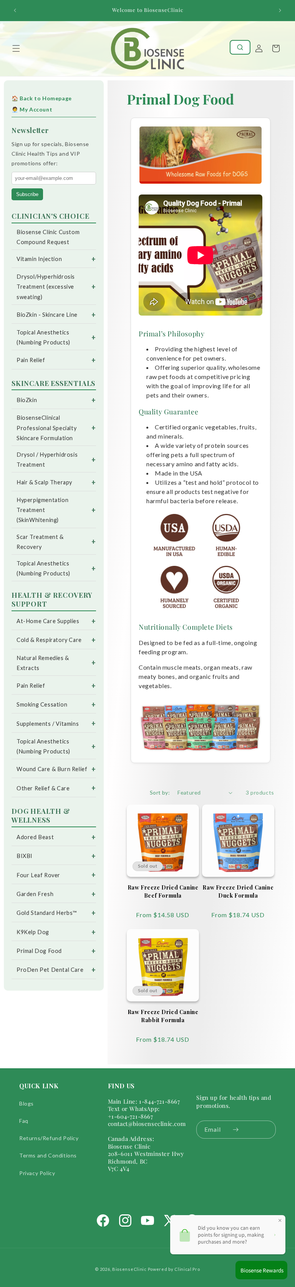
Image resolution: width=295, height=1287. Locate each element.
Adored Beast (35, 837)
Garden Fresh (35, 894)
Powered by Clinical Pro (174, 1269)
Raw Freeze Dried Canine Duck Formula (237, 891)
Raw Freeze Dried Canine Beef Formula (163, 891)
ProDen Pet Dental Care (50, 969)
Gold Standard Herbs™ (47, 913)
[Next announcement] (280, 10)
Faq (23, 1120)
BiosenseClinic (129, 1269)
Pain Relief (31, 360)
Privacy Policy (37, 1173)
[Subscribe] (235, 1130)
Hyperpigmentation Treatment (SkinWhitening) (42, 510)
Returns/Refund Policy (49, 1138)
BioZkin (27, 400)
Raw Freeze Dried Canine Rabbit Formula (163, 1016)
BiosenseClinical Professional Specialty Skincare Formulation (46, 427)
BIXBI (25, 856)
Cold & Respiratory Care (49, 640)
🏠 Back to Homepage (42, 98)
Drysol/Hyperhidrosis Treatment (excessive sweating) (46, 286)
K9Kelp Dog (33, 932)
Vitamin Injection (39, 259)
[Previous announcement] (15, 10)
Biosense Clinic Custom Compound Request (48, 237)
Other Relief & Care (43, 788)
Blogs (26, 1103)
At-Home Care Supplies (48, 621)
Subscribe (27, 194)
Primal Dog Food (39, 951)
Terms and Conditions (48, 1155)
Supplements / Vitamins (48, 723)
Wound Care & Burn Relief (52, 769)
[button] (16, 48)
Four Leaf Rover (38, 875)
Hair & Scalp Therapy (44, 482)
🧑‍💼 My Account (32, 109)
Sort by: (160, 792)
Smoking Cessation (42, 704)
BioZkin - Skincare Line (47, 314)
